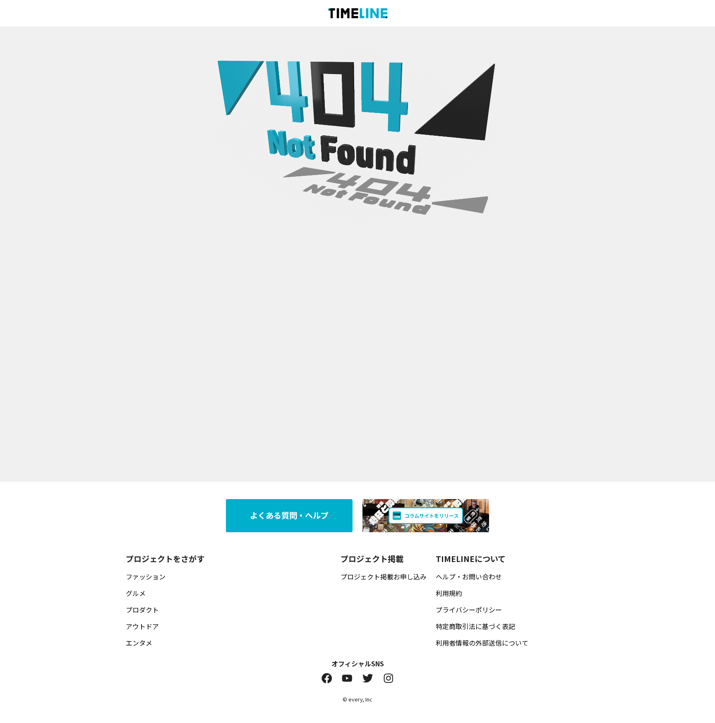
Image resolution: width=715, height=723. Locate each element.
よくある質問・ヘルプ (289, 515)
